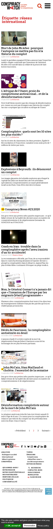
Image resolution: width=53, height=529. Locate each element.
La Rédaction (14, 57)
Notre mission (8, 470)
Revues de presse (34, 464)
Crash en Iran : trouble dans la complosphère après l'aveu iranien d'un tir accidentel (24, 249)
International (7, 457)
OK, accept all (13, 526)
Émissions (30, 455)
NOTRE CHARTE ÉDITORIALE (13, 472)
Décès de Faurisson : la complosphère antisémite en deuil (26, 331)
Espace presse (34, 472)
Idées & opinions (8, 459)
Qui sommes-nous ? (10, 468)
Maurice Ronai (18, 255)
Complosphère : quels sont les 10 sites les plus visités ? (26, 133)
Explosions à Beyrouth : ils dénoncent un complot (26, 171)
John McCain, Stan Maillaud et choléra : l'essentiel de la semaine (25, 369)
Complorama (32, 457)
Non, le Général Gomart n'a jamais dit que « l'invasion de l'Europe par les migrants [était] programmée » (26, 292)
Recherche (36, 468)
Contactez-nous (35, 470)
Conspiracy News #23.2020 (22, 209)
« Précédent (20, 431)
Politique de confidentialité (9, 480)
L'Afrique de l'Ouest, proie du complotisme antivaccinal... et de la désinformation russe (24, 94)
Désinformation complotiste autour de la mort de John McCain (25, 406)
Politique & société (9, 455)
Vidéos (29, 452)
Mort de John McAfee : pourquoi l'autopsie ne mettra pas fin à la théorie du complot (22, 51)
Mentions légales (10, 477)
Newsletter (33, 475)
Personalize (29, 526)
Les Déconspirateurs (35, 462)
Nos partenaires (9, 475)
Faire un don (35, 477)
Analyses (5, 452)
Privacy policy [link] (43, 526)
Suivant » (46, 431)
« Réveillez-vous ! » (34, 459)
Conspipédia (6, 462)
